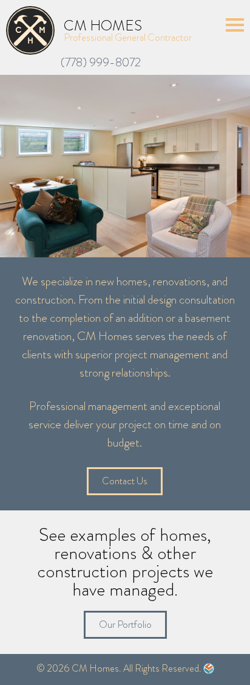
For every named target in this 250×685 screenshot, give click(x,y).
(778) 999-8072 (101, 62)
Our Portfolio (125, 624)
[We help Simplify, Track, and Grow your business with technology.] (208, 671)
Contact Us (124, 481)
